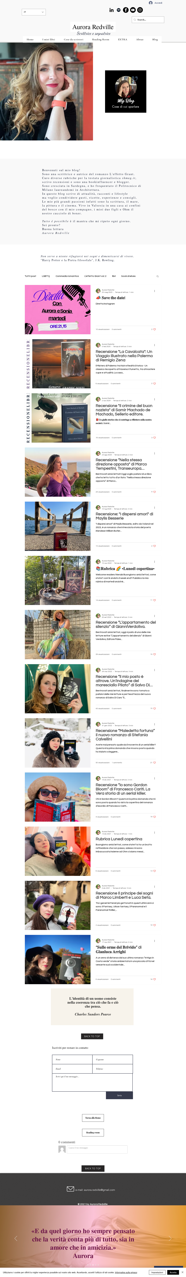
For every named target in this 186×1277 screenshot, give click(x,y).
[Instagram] (140, 10)
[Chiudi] (182, 1272)
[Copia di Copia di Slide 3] (98, 1264)
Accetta (173, 1272)
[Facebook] (126, 10)
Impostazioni (157, 1272)
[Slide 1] (87, 1264)
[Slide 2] (90, 1264)
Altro (144, 276)
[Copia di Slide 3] (95, 1264)
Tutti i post (30, 276)
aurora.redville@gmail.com (99, 1190)
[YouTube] (133, 10)
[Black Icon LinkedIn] (111, 10)
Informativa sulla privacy (126, 1272)
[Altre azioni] (155, 291)
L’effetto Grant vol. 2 (95, 276)
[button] (157, 276)
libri (114, 276)
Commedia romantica (67, 276)
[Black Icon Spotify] (118, 10)
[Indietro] (16, 1238)
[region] (125, 91)
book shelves (128, 276)
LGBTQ (46, 276)
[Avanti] (170, 1238)
